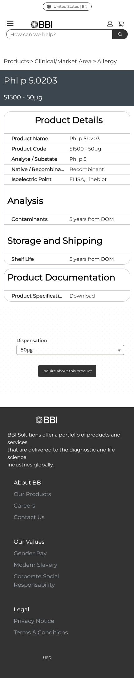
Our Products (32, 494)
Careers (24, 505)
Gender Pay (30, 553)
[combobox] (57, 34)
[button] (110, 23)
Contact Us (29, 517)
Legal (21, 609)
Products (16, 61)
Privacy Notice (34, 621)
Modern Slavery (35, 564)
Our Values (29, 541)
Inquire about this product (67, 371)
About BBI (28, 482)
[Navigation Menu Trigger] (10, 23)
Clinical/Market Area (63, 61)
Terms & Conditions (41, 632)
